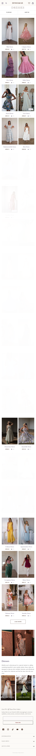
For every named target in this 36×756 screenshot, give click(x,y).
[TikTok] (12, 729)
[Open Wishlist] (29, 3)
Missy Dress (26, 580)
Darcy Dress (9, 413)
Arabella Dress (26, 482)
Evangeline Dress (26, 515)
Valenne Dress (9, 613)
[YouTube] (17, 729)
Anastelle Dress (26, 447)
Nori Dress (26, 380)
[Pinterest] (22, 729)
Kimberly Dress (9, 482)
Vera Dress (26, 113)
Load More (18, 621)
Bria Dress (26, 147)
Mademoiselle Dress (9, 147)
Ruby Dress (26, 80)
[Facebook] (3, 729)
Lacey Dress (26, 347)
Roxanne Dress (9, 347)
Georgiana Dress (9, 580)
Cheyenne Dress (10, 447)
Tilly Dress (9, 47)
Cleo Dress (9, 80)
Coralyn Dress (9, 213)
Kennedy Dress (9, 182)
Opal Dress (26, 280)
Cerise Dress (26, 413)
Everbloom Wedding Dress (9, 515)
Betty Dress (26, 213)
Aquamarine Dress (26, 547)
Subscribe (18, 722)
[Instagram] (8, 729)
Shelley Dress (26, 247)
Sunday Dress (26, 613)
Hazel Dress (9, 113)
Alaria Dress (26, 182)
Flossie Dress (10, 380)
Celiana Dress (9, 547)
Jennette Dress (26, 313)
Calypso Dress (26, 47)
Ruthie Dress (10, 247)
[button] (2, 3)
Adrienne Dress (9, 280)
